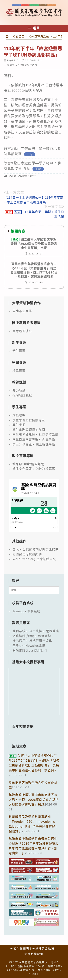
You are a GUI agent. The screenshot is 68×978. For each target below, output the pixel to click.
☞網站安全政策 (43, 948)
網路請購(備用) (23, 636)
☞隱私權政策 (34, 953)
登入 (15, 549)
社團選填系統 (48, 434)
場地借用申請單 (40, 640)
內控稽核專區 (45, 468)
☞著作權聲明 (19, 948)
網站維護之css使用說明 (29, 650)
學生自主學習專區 (25, 439)
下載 (29, 154)
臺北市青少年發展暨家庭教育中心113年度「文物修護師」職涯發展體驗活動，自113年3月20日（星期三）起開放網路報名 (34, 270)
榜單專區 (19, 370)
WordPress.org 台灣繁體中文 (34, 559)
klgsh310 (13, 60)
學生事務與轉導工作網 (28, 429)
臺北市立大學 (22, 311)
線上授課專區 (45, 444)
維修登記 (44, 636)
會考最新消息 (22, 331)
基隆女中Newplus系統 (29, 645)
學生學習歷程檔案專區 (28, 420)
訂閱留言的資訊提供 (27, 554)
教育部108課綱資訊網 (28, 464)
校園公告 (12, 65)
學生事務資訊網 (23, 434)
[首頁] (7, 36)
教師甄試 (19, 390)
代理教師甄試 (22, 395)
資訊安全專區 (22, 468)
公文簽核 (35, 631)
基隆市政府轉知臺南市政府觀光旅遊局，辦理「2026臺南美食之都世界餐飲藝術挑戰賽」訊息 (34, 799)
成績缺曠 (19, 415)
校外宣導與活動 (28, 65)
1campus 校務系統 (26, 611)
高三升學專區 (22, 444)
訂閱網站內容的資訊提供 (40, 549)
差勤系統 (19, 631)
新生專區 (19, 350)
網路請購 (52, 631)
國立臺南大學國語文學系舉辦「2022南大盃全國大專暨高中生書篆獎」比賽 (34, 244)
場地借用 (19, 640)
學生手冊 (19, 425)
